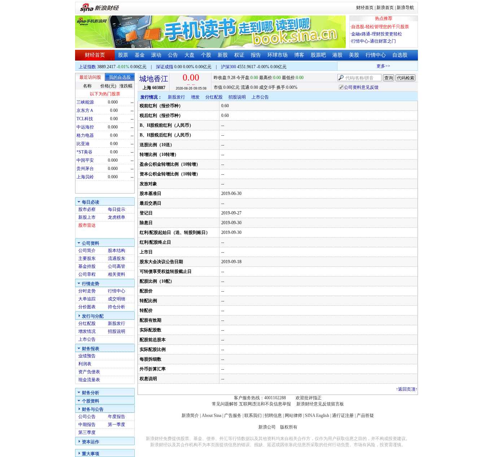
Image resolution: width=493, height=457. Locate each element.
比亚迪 (83, 143)
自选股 (399, 55)
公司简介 (87, 250)
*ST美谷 (84, 151)
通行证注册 (343, 415)
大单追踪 (87, 298)
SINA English (317, 415)
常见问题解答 (225, 403)
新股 (223, 55)
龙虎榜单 (116, 217)
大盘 (189, 55)
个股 (206, 55)
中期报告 (87, 424)
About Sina (211, 415)
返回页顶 (406, 389)
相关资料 (116, 274)
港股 (337, 55)
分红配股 (87, 323)
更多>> (381, 66)
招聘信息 (273, 415)
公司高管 (116, 266)
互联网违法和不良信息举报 (265, 403)
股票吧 (318, 55)
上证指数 (87, 66)
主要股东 (87, 258)
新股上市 (87, 217)
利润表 (84, 363)
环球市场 (277, 55)
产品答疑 (365, 415)
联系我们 (253, 415)
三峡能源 (85, 102)
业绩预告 (87, 355)
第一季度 (116, 424)
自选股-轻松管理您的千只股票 (380, 26)
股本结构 (116, 250)
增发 (195, 97)
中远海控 (85, 127)
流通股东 (116, 258)
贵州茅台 (85, 168)
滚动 (156, 55)
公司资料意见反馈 (361, 87)
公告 (173, 55)
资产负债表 (89, 371)
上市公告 (87, 339)
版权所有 (288, 427)
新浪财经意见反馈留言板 (320, 403)
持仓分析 (116, 306)
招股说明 (116, 331)
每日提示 (116, 209)
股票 (123, 55)
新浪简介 (190, 415)
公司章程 (87, 274)
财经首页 (365, 7)
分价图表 (87, 306)
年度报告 (116, 416)
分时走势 (87, 290)
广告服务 (232, 415)
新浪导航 (405, 7)
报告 (256, 55)
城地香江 (153, 79)
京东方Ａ (85, 110)
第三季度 (87, 432)
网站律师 (293, 415)
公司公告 (87, 416)
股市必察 (87, 209)
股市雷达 (87, 225)
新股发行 (116, 323)
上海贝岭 (85, 176)
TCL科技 (85, 118)
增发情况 (87, 331)
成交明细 (116, 298)
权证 (239, 55)
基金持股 (87, 266)
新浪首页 (385, 7)
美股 (354, 55)
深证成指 (164, 66)
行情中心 (376, 55)
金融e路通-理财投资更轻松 (376, 33)
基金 (140, 55)
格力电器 (85, 135)
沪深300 (228, 66)
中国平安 (85, 160)
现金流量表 (89, 379)
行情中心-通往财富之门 (373, 41)
